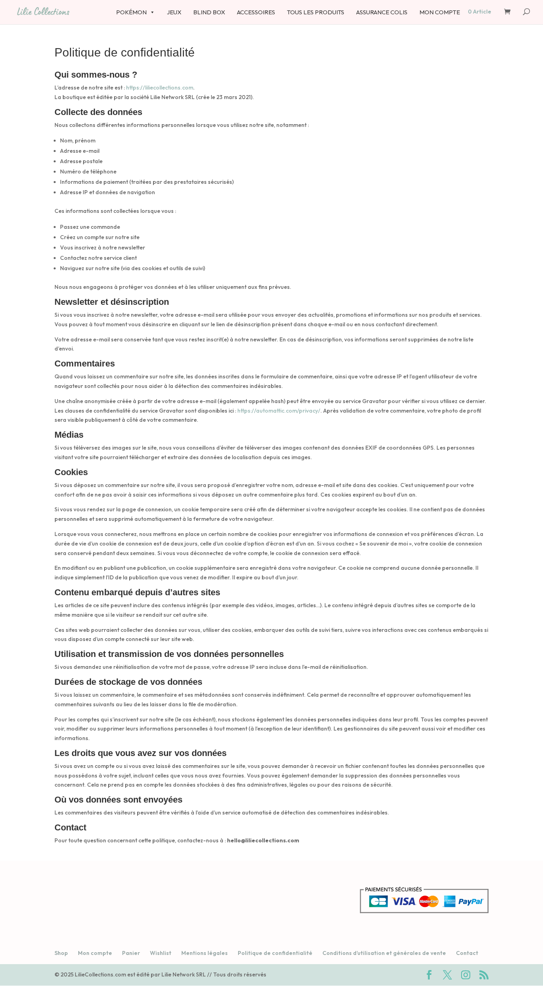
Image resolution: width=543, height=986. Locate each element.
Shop (61, 953)
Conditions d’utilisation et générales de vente (384, 953)
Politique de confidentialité (275, 953)
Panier (131, 953)
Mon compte (95, 953)
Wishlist (160, 953)
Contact (467, 953)
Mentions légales (204, 953)
